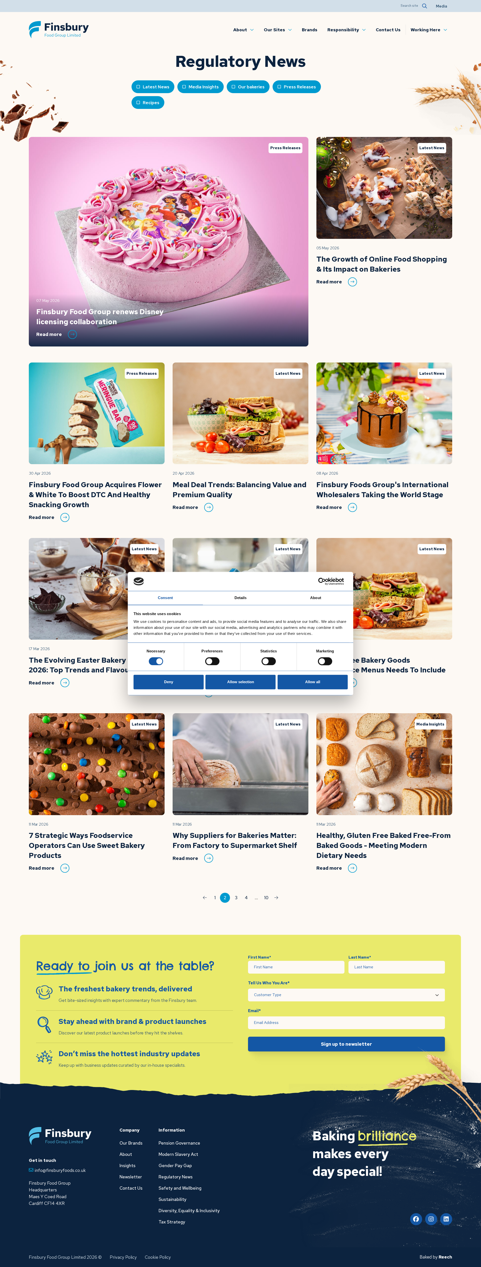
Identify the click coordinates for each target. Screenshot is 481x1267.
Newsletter (130, 1177)
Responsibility (343, 30)
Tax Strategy (172, 1222)
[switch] (212, 661)
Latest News (156, 87)
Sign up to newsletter (346, 1044)
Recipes (151, 102)
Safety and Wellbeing (180, 1188)
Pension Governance (179, 1143)
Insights (127, 1165)
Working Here (425, 30)
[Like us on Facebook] (416, 1219)
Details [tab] (240, 598)
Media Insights (204, 87)
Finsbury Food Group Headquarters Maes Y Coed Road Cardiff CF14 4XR (50, 1193)
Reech (445, 1257)
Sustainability (172, 1199)
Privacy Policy (123, 1257)
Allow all (312, 682)
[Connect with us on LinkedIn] (446, 1219)
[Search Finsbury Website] (424, 6)
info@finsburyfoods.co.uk (60, 1170)
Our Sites (274, 30)
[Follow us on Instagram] (431, 1219)
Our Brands (131, 1143)
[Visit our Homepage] (59, 29)
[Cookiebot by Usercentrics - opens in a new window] (326, 581)
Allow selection (240, 682)
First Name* (259, 957)
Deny (168, 682)
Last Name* (359, 957)
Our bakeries (251, 87)
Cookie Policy (158, 1257)
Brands (309, 30)
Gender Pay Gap (175, 1165)
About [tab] (315, 598)
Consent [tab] (165, 598)
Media (441, 6)
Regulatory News (176, 1177)
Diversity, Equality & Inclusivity (189, 1210)
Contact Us (388, 30)
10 (266, 897)
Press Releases (300, 87)
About (240, 30)
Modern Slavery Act (178, 1154)
